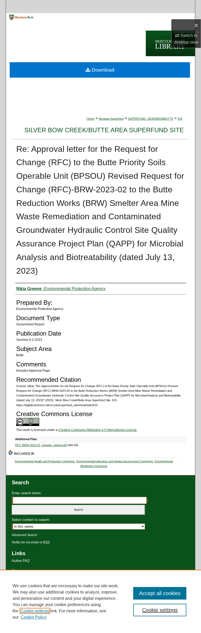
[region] (100, 601)
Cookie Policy (34, 617)
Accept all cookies (160, 593)
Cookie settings (34, 611)
